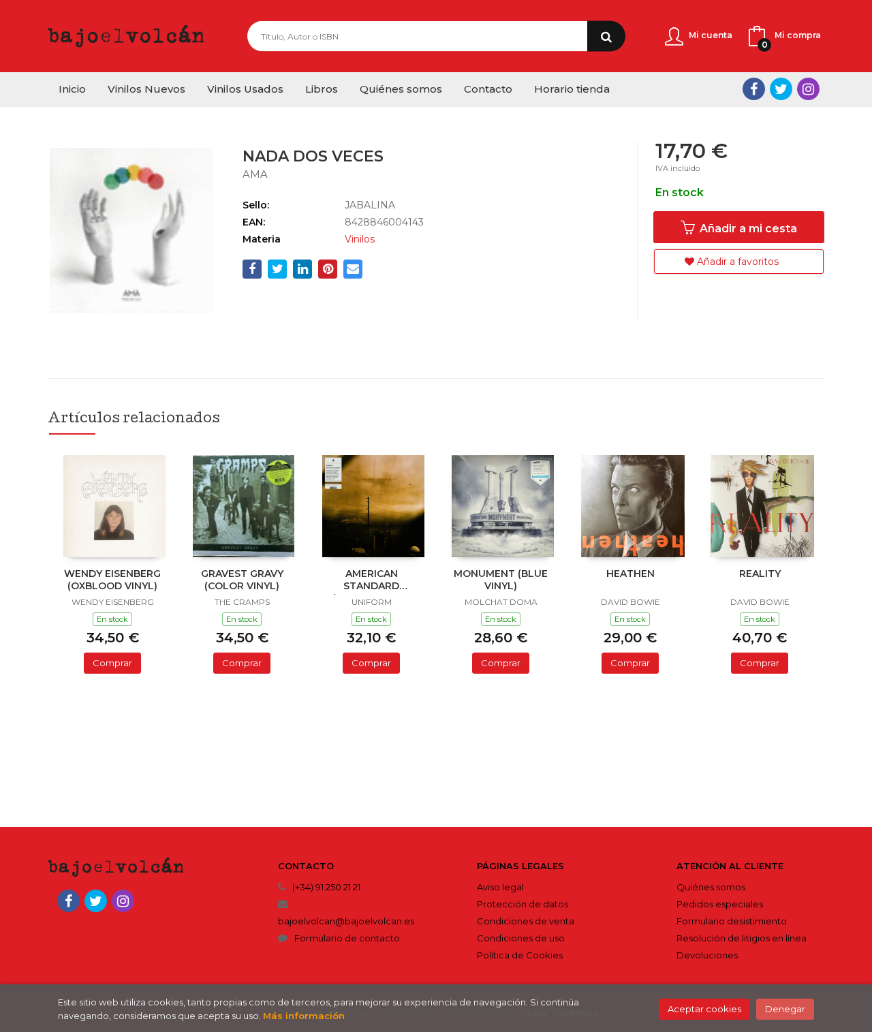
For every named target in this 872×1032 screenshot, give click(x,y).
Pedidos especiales (719, 903)
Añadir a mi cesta (747, 228)
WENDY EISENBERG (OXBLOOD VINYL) (112, 579)
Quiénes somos (710, 886)
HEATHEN (630, 573)
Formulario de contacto (347, 938)
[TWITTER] (781, 89)
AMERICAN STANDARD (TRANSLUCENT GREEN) (371, 581)
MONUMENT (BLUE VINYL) (501, 579)
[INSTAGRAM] (808, 89)
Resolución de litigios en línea (741, 938)
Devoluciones (707, 955)
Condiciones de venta (525, 921)
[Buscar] (606, 36)
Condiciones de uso (521, 938)
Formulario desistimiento (731, 921)
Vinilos (360, 239)
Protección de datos (522, 903)
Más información (304, 1015)
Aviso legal (500, 886)
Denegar (785, 1008)
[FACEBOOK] (754, 89)
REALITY (760, 573)
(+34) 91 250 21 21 (326, 886)
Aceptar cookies (704, 1008)
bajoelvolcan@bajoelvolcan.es (346, 921)
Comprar (112, 662)
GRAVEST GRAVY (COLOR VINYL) (242, 579)
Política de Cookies (520, 955)
